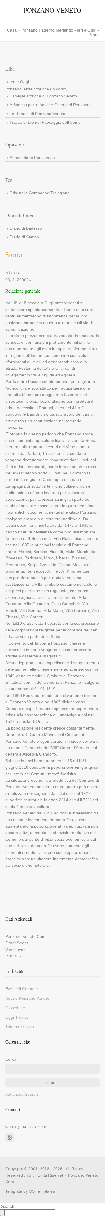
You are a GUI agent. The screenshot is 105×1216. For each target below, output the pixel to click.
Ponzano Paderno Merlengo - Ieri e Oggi (59, 30)
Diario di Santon (24, 237)
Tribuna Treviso (19, 1026)
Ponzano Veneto (52, 10)
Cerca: (11, 1059)
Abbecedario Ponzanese (32, 157)
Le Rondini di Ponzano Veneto (37, 113)
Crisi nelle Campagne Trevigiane (40, 193)
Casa (12, 30)
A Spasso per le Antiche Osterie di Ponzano (50, 104)
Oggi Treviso (17, 1017)
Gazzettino (15, 1007)
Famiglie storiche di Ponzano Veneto (43, 96)
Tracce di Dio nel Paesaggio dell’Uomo (45, 122)
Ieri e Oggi (19, 81)
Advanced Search (21, 1094)
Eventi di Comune (21, 988)
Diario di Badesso (26, 228)
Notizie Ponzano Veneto (27, 998)
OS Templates (42, 1191)
